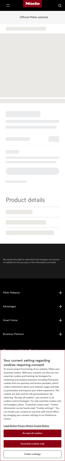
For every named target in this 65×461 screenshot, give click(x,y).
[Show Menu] (8, 5)
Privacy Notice (25, 426)
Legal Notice (10, 426)
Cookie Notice (41, 426)
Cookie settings (32, 454)
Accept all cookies (32, 433)
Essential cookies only (32, 444)
